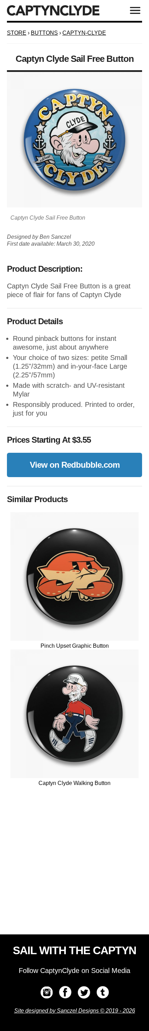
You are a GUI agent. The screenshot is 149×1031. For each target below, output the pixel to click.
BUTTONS (44, 33)
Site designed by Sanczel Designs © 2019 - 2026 (74, 1011)
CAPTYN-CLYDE (84, 33)
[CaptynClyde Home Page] (53, 10)
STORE (16, 33)
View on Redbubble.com (75, 464)
